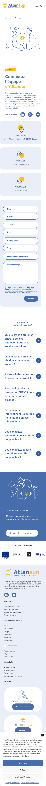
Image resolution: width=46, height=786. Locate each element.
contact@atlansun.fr (21, 164)
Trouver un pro (22, 707)
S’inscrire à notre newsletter (21, 533)
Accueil (8, 18)
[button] (42, 735)
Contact (7, 681)
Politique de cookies (12, 783)
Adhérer (22, 730)
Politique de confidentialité (30, 783)
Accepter (23, 763)
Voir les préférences (23, 777)
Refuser (23, 770)
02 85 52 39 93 (21, 190)
